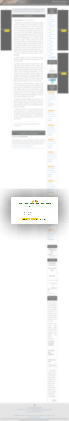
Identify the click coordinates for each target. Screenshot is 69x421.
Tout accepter (26, 219)
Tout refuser (35, 219)
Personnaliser (43, 219)
